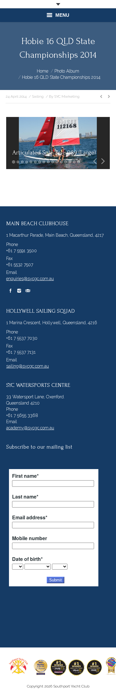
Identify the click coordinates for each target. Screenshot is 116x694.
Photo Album (66, 71)
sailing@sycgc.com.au (27, 366)
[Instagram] (19, 290)
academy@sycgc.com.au (30, 427)
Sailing (38, 96)
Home (42, 71)
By (64, 96)
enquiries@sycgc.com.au (30, 278)
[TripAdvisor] (28, 290)
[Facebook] (10, 290)
